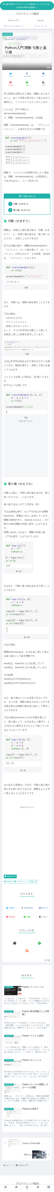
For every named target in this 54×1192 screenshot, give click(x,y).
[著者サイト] (14, 943)
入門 (35, 882)
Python (9, 882)
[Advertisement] (27, 449)
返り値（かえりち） (22, 210)
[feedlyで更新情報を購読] (39, 943)
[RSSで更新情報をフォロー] (27, 950)
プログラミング (23, 882)
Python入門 (11, 876)
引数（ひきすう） (21, 204)
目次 (25, 196)
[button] (48, 584)
